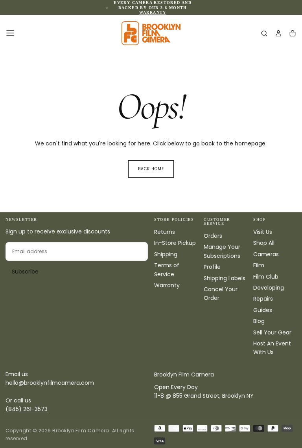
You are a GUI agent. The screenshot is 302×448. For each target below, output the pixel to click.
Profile (212, 267)
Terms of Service (166, 269)
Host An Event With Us (272, 348)
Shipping (165, 254)
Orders (213, 236)
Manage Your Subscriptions (222, 251)
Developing (268, 288)
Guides (262, 310)
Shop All (263, 243)
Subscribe (25, 271)
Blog (259, 321)
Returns (164, 232)
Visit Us (262, 232)
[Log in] (278, 34)
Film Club (265, 277)
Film (258, 265)
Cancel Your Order (221, 293)
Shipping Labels (224, 278)
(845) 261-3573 (27, 409)
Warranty (167, 285)
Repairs (263, 299)
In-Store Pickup (175, 243)
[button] (10, 33)
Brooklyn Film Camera (184, 374)
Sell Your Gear (272, 332)
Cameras (266, 254)
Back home (151, 169)
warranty (152, 12)
